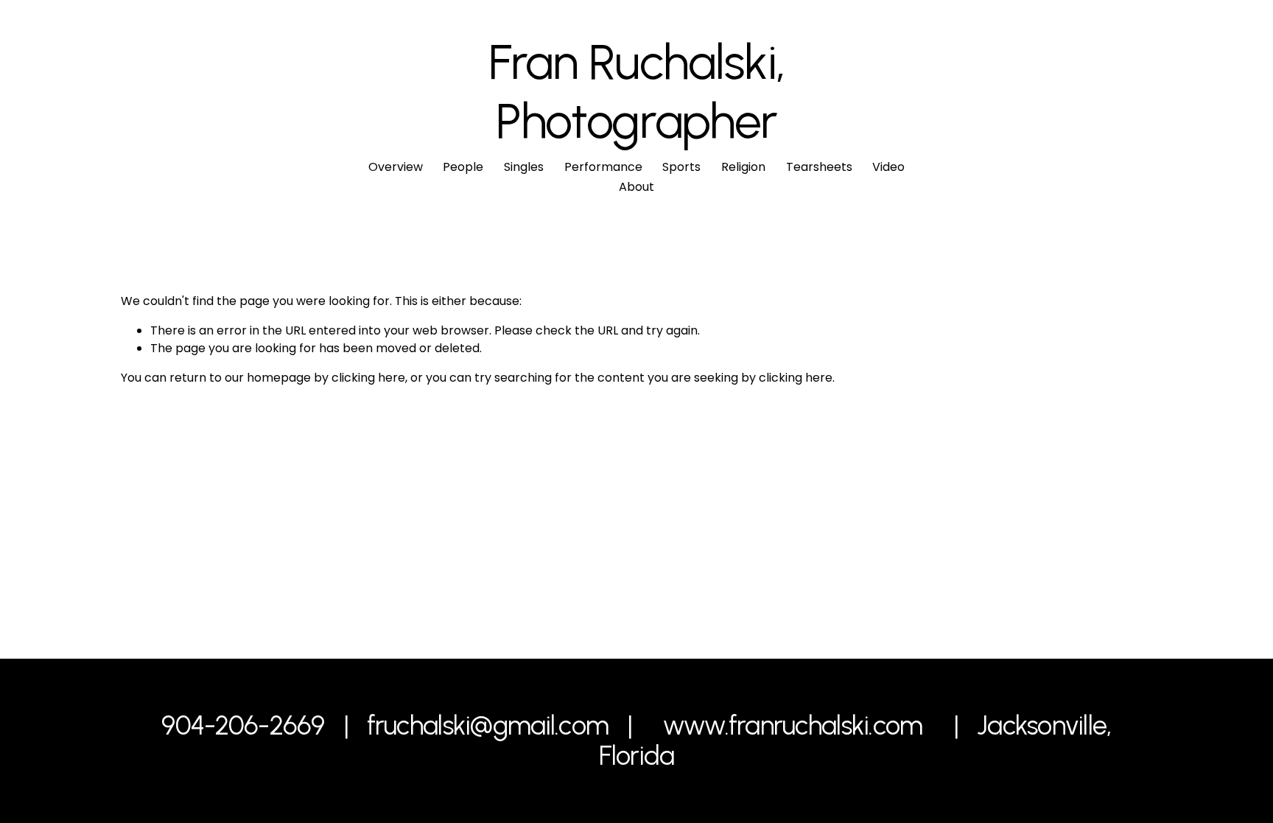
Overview (395, 166)
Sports (681, 166)
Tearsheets (819, 166)
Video (888, 166)
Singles (524, 166)
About (636, 186)
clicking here (368, 377)
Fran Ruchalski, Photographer (636, 91)
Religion (743, 166)
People (463, 166)
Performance (603, 166)
